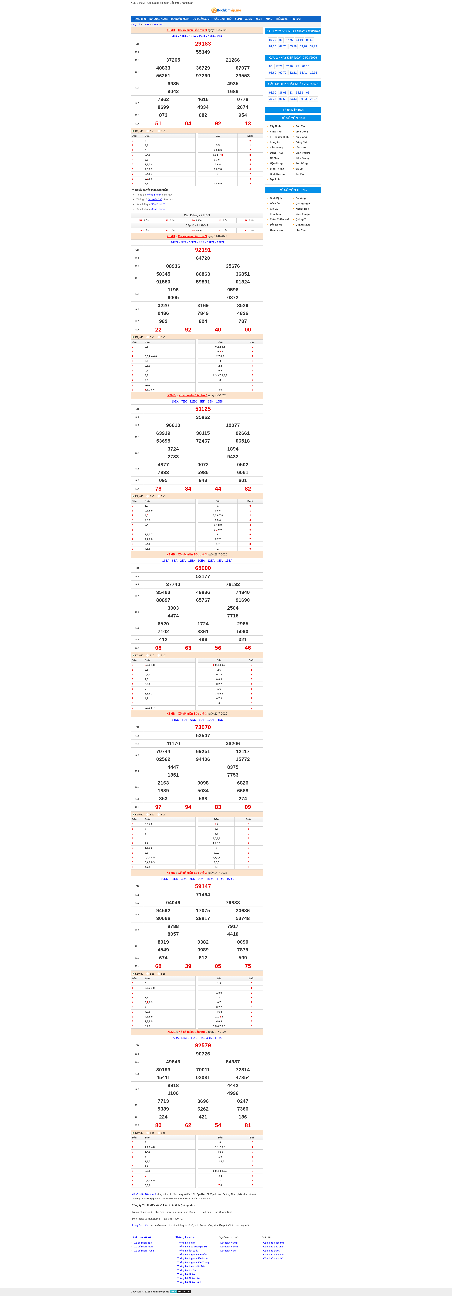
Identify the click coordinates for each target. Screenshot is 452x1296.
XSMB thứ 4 (158, 209)
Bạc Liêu (275, 179)
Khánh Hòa (302, 208)
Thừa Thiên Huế (279, 219)
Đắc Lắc (275, 203)
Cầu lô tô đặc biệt (273, 1246)
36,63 (282, 92)
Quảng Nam (303, 224)
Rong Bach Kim (140, 1225)
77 (297, 66)
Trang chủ (135, 24)
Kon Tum (275, 214)
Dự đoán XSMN (229, 1246)
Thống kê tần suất (187, 1250)
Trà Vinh (300, 174)
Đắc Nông (276, 224)
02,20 (289, 66)
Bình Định (276, 198)
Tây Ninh (275, 126)
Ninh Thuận (303, 214)
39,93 (303, 98)
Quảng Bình (277, 230)
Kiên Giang (302, 158)
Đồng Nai (301, 142)
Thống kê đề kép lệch (189, 1282)
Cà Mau (274, 158)
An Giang (301, 136)
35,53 (299, 92)
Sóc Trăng (302, 163)
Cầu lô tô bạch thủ (273, 1242)
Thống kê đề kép (186, 1274)
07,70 (272, 40)
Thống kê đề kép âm (188, 1278)
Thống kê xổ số (186, 1237)
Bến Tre (300, 126)
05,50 (293, 46)
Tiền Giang (276, 147)
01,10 (272, 46)
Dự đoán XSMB (229, 1242)
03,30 (272, 92)
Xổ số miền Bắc (293, 110)
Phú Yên (301, 230)
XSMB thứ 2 (158, 204)
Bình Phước (303, 152)
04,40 (299, 40)
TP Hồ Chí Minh (279, 136)
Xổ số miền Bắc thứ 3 (192, 30)
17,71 (278, 66)
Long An (275, 142)
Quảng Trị (301, 219)
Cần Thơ (301, 147)
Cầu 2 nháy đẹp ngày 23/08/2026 (293, 57)
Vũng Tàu (276, 131)
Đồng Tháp (276, 152)
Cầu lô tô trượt (271, 1250)
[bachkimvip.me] (226, 14)
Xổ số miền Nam (293, 118)
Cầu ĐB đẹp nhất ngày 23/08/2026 (293, 83)
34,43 (293, 98)
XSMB (146, 24)
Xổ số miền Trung (293, 189)
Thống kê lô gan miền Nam (192, 1258)
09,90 (303, 46)
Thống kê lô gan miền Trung (193, 1262)
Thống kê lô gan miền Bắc (192, 1254)
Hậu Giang (276, 163)
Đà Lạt (299, 168)
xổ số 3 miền (154, 194)
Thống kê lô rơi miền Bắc (191, 1266)
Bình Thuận (277, 168)
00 (280, 40)
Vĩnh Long (302, 131)
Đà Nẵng (301, 198)
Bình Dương (277, 174)
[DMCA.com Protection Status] (180, 1292)
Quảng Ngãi (303, 203)
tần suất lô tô (155, 199)
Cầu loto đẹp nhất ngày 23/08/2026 (293, 31)
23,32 (313, 98)
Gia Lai (274, 208)
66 (307, 92)
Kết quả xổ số (141, 1237)
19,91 (313, 72)
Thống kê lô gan (186, 1242)
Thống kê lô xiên (186, 1270)
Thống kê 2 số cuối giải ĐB (192, 1246)
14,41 (303, 72)
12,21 (293, 72)
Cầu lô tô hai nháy (273, 1254)
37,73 (313, 46)
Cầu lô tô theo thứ (273, 1258)
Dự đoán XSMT (229, 1250)
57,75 (289, 40)
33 (291, 92)
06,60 (309, 40)
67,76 (282, 46)
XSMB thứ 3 (157, 24)
